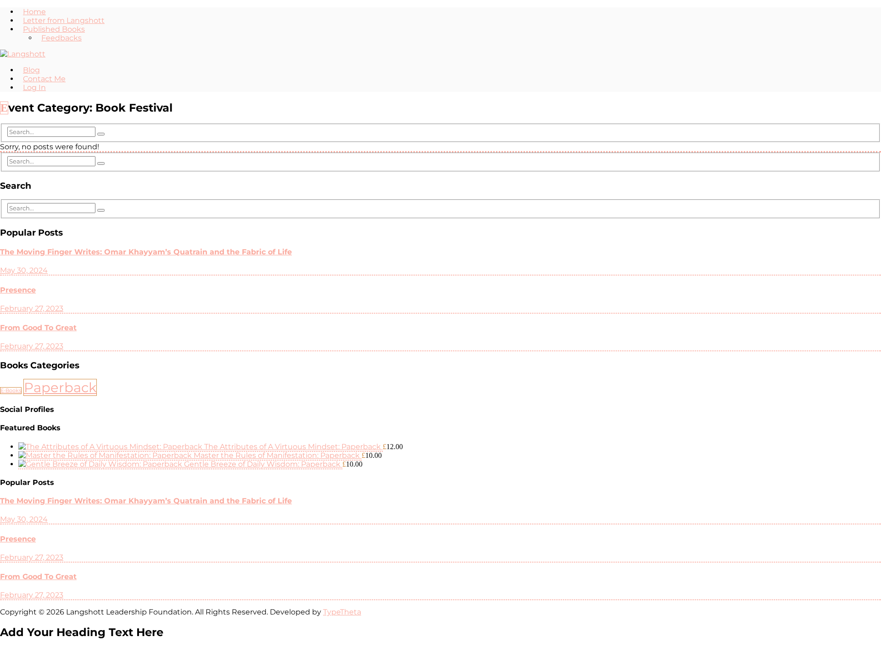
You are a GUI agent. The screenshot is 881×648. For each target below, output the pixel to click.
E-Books (10, 391)
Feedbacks (61, 38)
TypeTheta (342, 612)
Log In (34, 87)
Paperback (60, 387)
